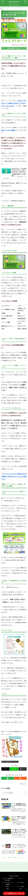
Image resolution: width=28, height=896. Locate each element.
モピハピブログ (14, 2)
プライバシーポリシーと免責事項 (7, 883)
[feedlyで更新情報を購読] (7, 778)
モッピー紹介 (20, 882)
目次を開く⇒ (12, 48)
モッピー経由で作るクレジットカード (10, 761)
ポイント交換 (20, 886)
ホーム (20, 878)
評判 (8, 888)
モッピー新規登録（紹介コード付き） (13, 893)
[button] (22, 769)
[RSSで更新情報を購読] (20, 778)
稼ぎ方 (7, 886)
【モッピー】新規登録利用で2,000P (7, 879)
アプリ (20, 888)
